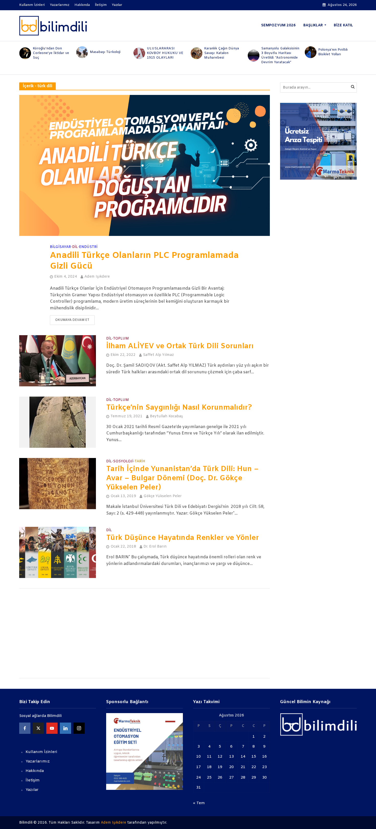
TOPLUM (121, 339)
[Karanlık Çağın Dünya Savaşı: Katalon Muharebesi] (196, 53)
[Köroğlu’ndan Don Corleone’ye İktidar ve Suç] (24, 53)
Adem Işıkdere (97, 276)
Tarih (140, 462)
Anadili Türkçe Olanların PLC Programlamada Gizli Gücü (144, 261)
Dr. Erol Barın (155, 546)
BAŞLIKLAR (313, 25)
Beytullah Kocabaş (166, 416)
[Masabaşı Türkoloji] (81, 52)
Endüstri (88, 247)
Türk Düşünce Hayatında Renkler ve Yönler (182, 538)
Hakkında (82, 5)
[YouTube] (52, 728)
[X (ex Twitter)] (38, 728)
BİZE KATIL (343, 25)
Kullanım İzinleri (32, 5)
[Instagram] (79, 728)
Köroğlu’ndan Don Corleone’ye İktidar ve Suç (51, 53)
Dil (75, 247)
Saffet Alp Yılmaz (158, 355)
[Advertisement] (144, 633)
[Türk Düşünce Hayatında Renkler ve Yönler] (57, 552)
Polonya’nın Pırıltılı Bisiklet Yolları (333, 52)
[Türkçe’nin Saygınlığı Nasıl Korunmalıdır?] (57, 422)
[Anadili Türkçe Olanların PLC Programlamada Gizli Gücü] (144, 165)
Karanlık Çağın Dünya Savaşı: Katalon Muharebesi (221, 53)
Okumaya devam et (72, 320)
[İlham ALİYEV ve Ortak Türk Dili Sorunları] (57, 360)
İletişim (101, 5)
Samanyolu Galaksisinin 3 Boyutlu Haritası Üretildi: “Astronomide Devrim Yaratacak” (280, 55)
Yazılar (117, 5)
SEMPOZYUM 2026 (278, 25)
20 (231, 767)
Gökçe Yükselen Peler (162, 496)
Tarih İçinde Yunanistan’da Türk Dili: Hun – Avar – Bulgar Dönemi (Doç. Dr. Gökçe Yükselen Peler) (182, 478)
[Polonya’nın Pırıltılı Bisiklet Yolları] (310, 52)
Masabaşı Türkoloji (105, 52)
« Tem (199, 803)
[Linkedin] (65, 728)
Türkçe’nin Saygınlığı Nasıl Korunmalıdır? (179, 407)
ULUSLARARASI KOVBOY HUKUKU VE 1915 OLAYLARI (165, 53)
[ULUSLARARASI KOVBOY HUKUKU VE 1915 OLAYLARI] (139, 53)
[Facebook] (24, 728)
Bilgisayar (60, 247)
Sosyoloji (123, 462)
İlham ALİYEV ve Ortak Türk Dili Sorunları (179, 346)
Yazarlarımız (59, 5)
